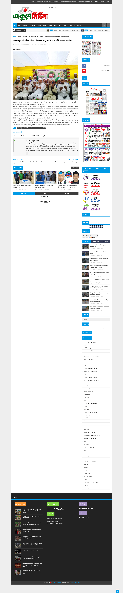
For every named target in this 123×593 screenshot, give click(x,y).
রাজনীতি (39, 25)
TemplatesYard (57, 582)
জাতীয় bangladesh (89, 359)
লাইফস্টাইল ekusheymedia (91, 418)
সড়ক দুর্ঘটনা (86, 386)
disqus (45, 193)
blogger (23, 193)
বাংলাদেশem (87, 354)
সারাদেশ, (48, 44)
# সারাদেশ (44, 127)
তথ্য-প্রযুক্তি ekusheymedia (92, 435)
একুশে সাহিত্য (87, 456)
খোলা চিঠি (86, 467)
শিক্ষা (85, 400)
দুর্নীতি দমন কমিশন (88, 476)
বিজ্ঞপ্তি (66, 25)
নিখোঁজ (85, 470)
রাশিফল (60, 25)
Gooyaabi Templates (75, 582)
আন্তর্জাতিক (25, 25)
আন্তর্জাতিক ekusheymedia (91, 357)
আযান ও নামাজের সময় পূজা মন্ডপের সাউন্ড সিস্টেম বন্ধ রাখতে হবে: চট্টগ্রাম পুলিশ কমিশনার (32, 511)
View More (75, 167)
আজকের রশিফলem (88, 392)
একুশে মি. (102, 1)
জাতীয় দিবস (86, 429)
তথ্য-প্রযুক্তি (33, 25)
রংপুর (85, 365)
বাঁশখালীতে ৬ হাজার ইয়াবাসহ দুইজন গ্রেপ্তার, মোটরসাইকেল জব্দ (50, 30)
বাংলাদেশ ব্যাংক (87, 488)
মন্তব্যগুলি (105, 241)
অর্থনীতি (50, 25)
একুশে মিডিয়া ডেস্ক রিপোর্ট (90, 447)
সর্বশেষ (86, 241)
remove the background (85, 1)
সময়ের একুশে (87, 389)
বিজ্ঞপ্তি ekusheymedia (90, 377)
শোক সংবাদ (86, 409)
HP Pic (96, 1)
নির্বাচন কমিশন (87, 394)
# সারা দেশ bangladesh (35, 127)
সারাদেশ (44, 25)
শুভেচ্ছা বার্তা (86, 444)
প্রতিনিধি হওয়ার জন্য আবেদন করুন (43, 1)
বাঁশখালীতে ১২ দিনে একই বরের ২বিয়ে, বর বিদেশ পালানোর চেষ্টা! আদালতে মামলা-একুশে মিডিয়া (32, 572)
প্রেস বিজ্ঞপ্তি (24, 36)
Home (32, 1)
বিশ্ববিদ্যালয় (87, 415)
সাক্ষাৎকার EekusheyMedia (91, 482)
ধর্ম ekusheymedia (89, 432)
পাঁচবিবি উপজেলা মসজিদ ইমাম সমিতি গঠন (31, 550)
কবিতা (85, 421)
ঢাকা (85, 362)
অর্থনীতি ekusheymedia (90, 403)
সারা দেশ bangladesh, (41, 44)
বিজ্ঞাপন (85, 479)
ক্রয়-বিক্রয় (86, 485)
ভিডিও (85, 459)
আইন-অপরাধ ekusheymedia (92, 380)
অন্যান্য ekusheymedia (90, 412)
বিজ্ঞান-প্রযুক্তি (87, 473)
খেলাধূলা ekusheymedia (90, 371)
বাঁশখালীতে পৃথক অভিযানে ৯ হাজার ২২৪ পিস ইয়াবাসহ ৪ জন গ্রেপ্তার (86, 30)
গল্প (84, 453)
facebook (55, 1)
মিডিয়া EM (86, 383)
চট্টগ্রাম (36, 30)
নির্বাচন (85, 406)
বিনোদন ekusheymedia (90, 368)
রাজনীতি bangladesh (89, 348)
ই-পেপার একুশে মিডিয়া (89, 351)
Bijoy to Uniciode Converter (68, 1)
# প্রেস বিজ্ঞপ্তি (25, 127)
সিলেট (85, 424)
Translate (94, 237)
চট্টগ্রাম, (29, 44)
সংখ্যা (108, 1)
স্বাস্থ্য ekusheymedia (90, 438)
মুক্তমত (79, 25)
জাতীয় (19, 25)
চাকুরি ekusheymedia (90, 462)
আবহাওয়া (86, 464)
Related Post (18, 167)
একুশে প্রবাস (87, 427)
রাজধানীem (86, 397)
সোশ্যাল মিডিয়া (87, 441)
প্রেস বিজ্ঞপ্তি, (33, 44)
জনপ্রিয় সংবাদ (96, 241)
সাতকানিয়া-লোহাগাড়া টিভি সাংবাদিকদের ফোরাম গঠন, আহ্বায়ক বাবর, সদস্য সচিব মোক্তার (67, 186)
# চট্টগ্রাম (19, 127)
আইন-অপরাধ (72, 25)
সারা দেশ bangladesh (33, 36)
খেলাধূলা (55, 25)
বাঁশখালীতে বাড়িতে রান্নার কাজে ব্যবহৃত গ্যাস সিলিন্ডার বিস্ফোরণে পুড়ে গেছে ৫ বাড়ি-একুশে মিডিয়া (32, 565)
